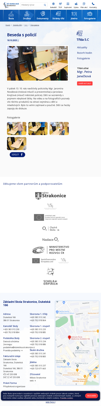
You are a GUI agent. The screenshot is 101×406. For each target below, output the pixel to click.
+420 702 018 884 (11, 332)
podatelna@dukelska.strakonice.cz (19, 347)
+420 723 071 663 (38, 368)
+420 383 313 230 (11, 329)
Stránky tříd (17, 25)
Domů (8, 25)
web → (33, 380)
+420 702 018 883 (38, 356)
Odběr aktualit (84, 83)
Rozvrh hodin (84, 52)
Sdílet (16, 154)
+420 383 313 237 (38, 365)
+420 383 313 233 (38, 329)
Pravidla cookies (66, 398)
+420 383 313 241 (38, 353)
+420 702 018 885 (38, 332)
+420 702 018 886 (38, 344)
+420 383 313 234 (38, 341)
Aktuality (82, 47)
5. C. (26, 25)
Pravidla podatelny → (13, 350)
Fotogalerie (34, 25)
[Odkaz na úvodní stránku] (11, 4)
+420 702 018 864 (38, 320)
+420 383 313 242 (38, 317)
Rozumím (91, 396)
